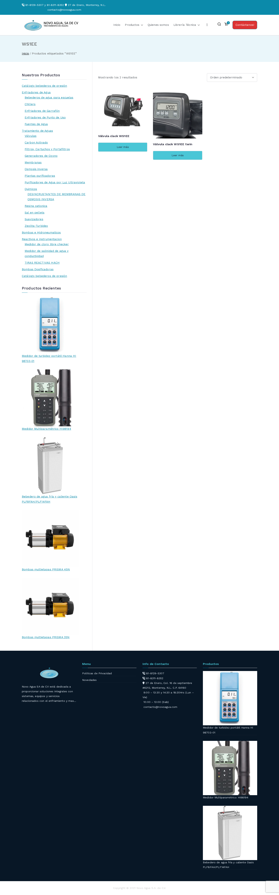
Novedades (89, 679)
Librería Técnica (184, 25)
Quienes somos (158, 25)
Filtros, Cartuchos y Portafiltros (47, 149)
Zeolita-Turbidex (36, 226)
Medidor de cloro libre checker (47, 244)
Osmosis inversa (36, 169)
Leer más (123, 146)
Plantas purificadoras (40, 175)
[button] (141, 25)
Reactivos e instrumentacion (42, 239)
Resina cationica (36, 206)
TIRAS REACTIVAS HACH (42, 262)
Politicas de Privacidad (97, 673)
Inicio (117, 25)
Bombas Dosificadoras (38, 269)
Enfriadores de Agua (36, 92)
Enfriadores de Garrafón (42, 111)
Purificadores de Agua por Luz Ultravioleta (55, 182)
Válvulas (30, 136)
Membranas (33, 162)
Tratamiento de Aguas (37, 130)
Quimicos (31, 189)
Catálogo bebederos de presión (44, 86)
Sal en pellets (34, 212)
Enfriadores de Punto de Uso (45, 117)
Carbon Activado (36, 142)
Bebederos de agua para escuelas (49, 97)
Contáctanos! (245, 25)
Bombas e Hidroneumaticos (41, 232)
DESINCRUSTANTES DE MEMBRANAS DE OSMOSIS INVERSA (57, 196)
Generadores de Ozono (41, 156)
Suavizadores (34, 219)
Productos (132, 25)
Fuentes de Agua (36, 124)
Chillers (30, 104)
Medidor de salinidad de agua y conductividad (47, 253)
